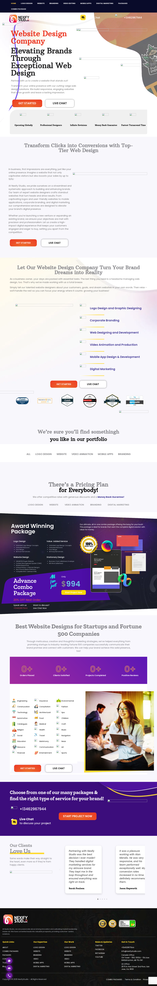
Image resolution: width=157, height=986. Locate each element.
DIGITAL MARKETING (41, 966)
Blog (4, 966)
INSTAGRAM (100, 953)
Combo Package (18, 9)
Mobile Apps (85, 3)
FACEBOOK (99, 949)
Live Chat (94, 17)
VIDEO (35, 959)
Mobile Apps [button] (105, 454)
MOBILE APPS (38, 962)
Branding (53, 3)
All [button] (28, 454)
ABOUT (5, 947)
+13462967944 (133, 17)
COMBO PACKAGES (10, 951)
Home (13, 3)
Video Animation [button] (82, 454)
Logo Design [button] (43, 454)
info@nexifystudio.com (131, 951)
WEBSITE (41, 3)
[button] (54, 243)
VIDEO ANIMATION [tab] (74, 504)
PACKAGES (122, 3)
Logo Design (26, 3)
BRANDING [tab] (95, 504)
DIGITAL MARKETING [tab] (118, 504)
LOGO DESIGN (39, 947)
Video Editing (69, 3)
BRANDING (37, 955)
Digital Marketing (104, 3)
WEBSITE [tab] (53, 504)
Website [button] (62, 454)
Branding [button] (124, 454)
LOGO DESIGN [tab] (35, 504)
